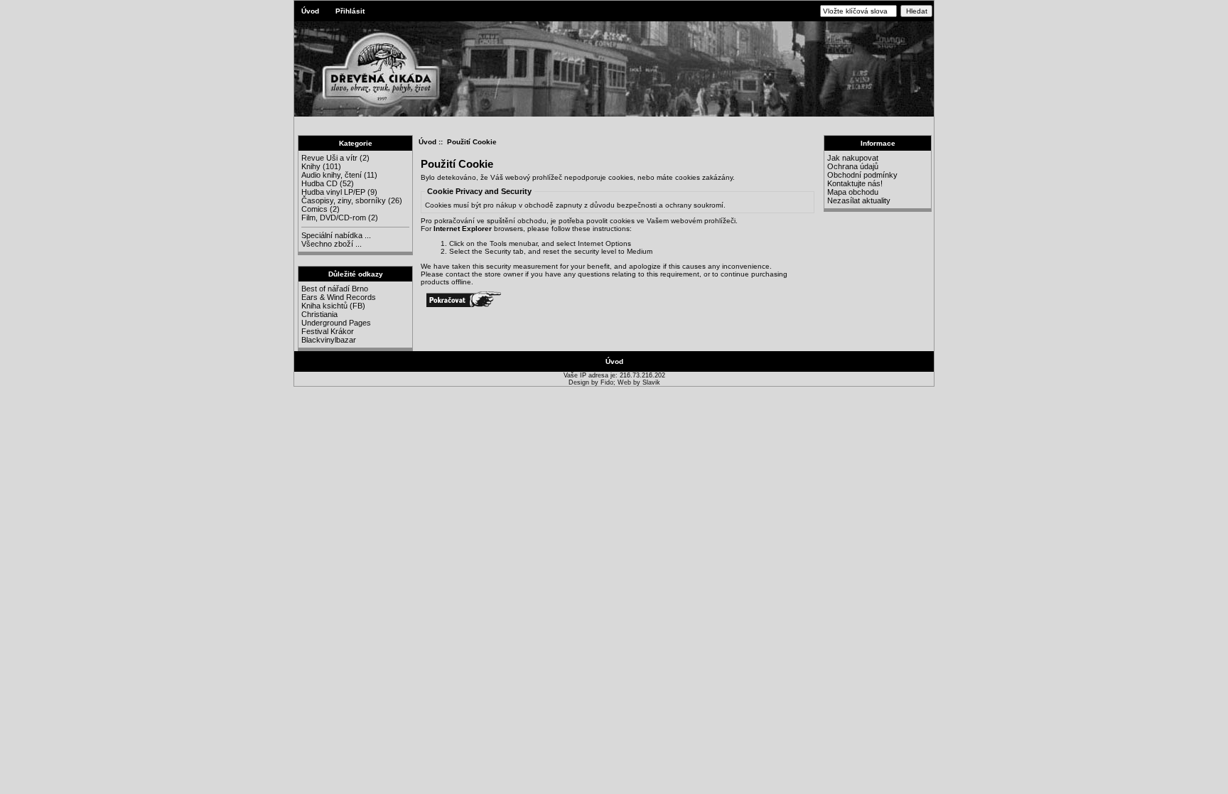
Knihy (311, 166)
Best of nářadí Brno (334, 288)
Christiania (319, 314)
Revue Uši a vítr (329, 158)
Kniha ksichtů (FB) (333, 305)
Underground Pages (336, 322)
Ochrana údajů (852, 166)
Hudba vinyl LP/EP (333, 192)
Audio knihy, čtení (331, 175)
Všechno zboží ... (331, 244)
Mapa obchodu (852, 192)
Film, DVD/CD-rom (333, 217)
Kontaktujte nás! (855, 183)
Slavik (651, 382)
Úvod (310, 11)
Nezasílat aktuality (858, 200)
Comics (314, 209)
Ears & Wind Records (338, 297)
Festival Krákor (327, 331)
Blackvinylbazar (328, 340)
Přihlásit (350, 11)
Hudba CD (319, 183)
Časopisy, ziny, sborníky (343, 200)
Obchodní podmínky (862, 175)
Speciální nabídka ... (336, 235)
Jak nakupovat (852, 158)
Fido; (609, 382)
